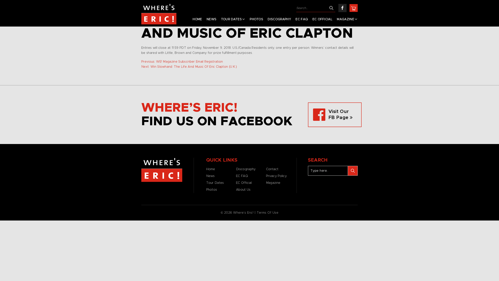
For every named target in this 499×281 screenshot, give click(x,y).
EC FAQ (302, 19)
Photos (256, 19)
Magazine (345, 19)
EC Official (322, 19)
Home (197, 19)
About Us (243, 189)
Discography (279, 19)
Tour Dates (231, 19)
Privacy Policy (276, 176)
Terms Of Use (268, 212)
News (211, 19)
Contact (272, 169)
